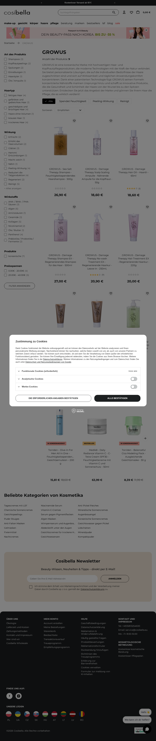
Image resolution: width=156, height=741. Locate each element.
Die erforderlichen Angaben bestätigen (53, 398)
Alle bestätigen (117, 398)
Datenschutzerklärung (52, 359)
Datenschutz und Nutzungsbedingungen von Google (48, 362)
